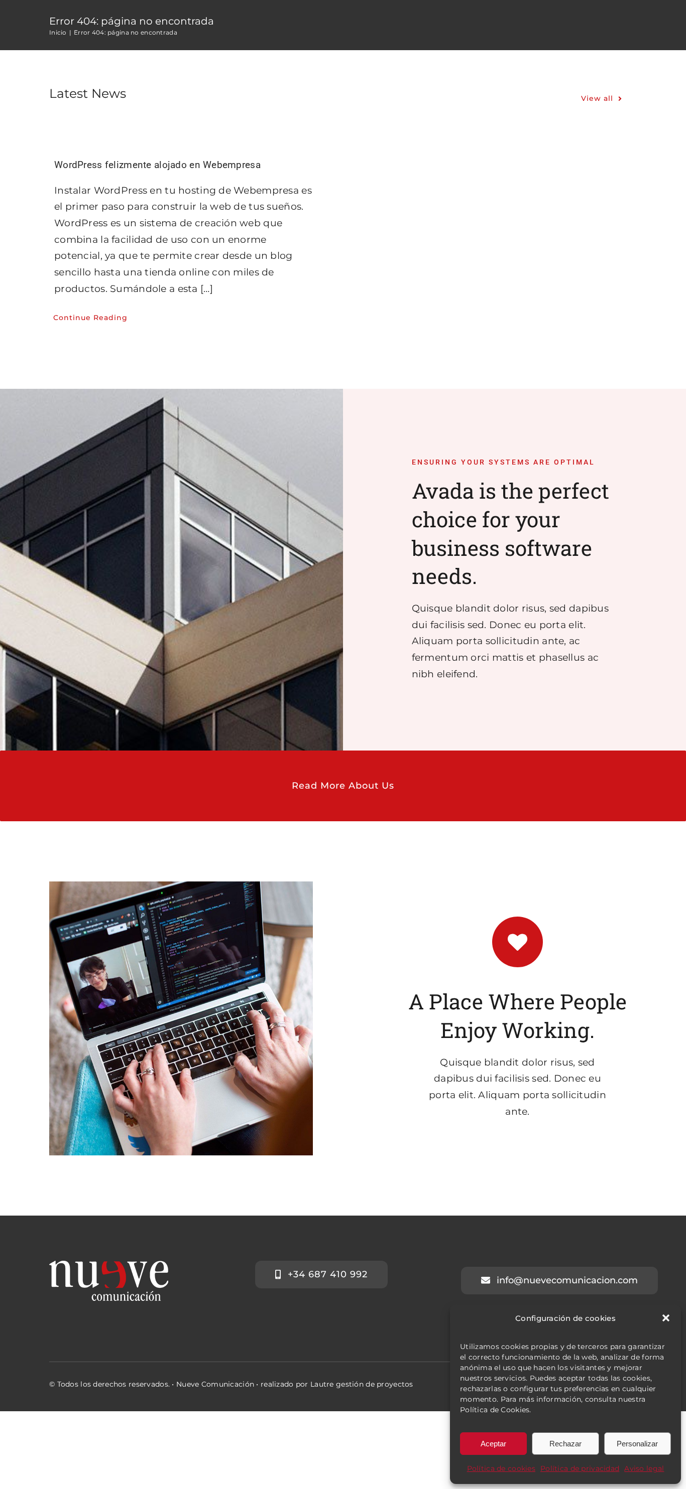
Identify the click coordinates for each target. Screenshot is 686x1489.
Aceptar (493, 1443)
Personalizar (637, 1443)
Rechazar (565, 1443)
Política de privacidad (579, 1468)
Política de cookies (501, 1468)
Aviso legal (644, 1468)
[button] (666, 1318)
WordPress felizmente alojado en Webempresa (157, 165)
